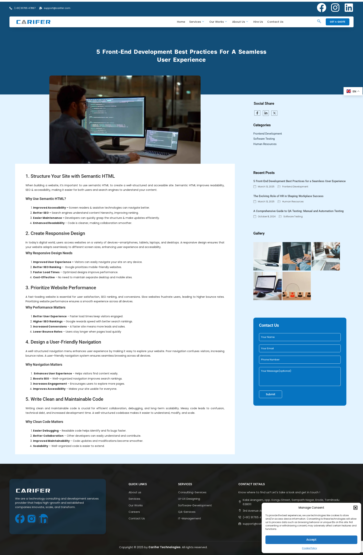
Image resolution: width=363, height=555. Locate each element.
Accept (311, 540)
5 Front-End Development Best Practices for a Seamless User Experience (299, 181)
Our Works (216, 22)
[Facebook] (321, 7)
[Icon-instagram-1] (31, 518)
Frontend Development (295, 187)
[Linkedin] (349, 7)
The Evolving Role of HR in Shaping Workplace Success (288, 196)
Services (195, 22)
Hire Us (258, 22)
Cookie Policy (309, 548)
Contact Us (275, 22)
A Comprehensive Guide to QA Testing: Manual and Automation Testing (298, 211)
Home (181, 22)
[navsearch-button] (319, 21)
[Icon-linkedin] (43, 518)
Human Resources (293, 201)
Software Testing (293, 216)
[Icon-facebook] (20, 518)
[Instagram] (335, 7)
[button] (355, 508)
